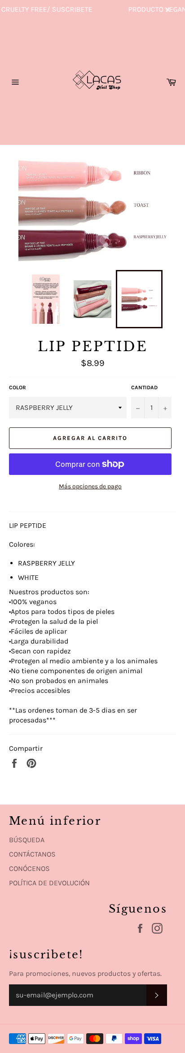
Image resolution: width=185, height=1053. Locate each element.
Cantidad (144, 387)
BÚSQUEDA (26, 839)
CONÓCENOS (29, 868)
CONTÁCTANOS (32, 854)
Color (17, 387)
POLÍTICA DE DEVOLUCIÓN (49, 883)
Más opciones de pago (90, 486)
